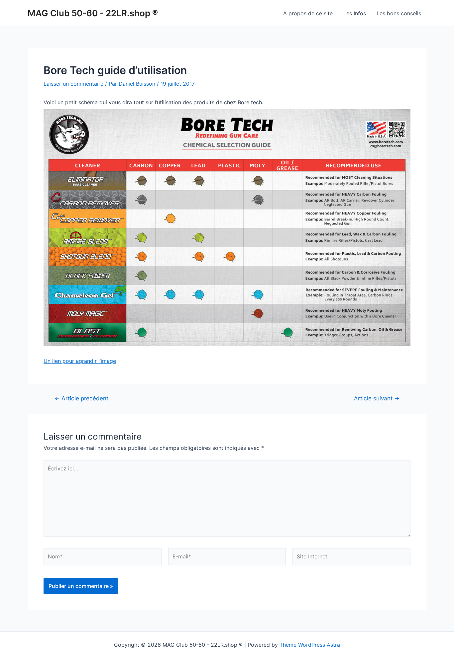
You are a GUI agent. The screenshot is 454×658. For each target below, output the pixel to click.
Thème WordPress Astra (310, 644)
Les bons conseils (399, 13)
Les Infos (354, 13)
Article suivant (376, 398)
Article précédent (81, 398)
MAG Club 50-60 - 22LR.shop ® (93, 13)
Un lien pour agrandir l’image (80, 361)
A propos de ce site (308, 13)
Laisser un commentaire (73, 83)
